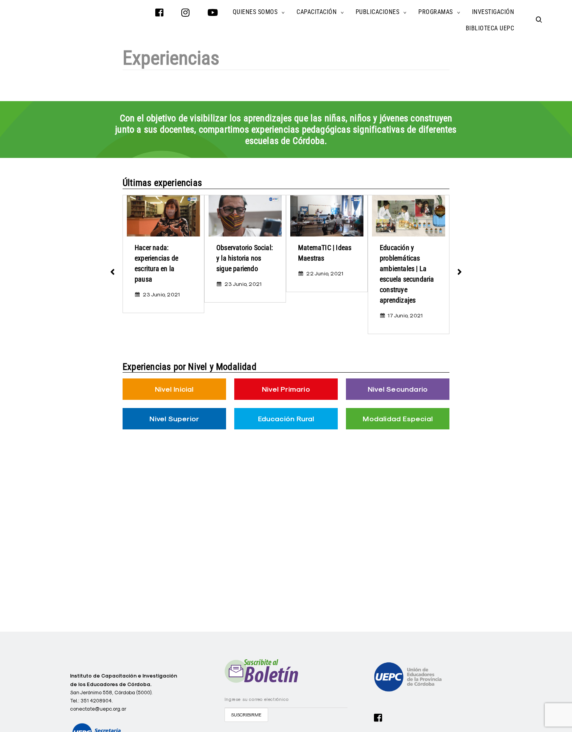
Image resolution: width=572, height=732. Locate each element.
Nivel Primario (286, 389)
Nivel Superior (174, 418)
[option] (163, 254)
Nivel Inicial (174, 389)
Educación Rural (286, 418)
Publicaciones (378, 12)
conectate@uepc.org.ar (98, 709)
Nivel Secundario (398, 389)
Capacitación (317, 12)
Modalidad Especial (398, 418)
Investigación (493, 12)
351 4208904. (97, 700)
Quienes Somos (255, 12)
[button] (112, 268)
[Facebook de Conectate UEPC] (378, 716)
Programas (435, 12)
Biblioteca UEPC (490, 28)
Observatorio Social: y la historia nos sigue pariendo (244, 258)
